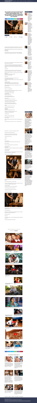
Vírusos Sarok (6, 396)
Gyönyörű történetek (18, 229)
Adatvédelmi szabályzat (7, 399)
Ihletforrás (9, 396)
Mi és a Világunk (17, 396)
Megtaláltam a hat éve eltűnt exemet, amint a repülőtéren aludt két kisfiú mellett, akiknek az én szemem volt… (28, 167)
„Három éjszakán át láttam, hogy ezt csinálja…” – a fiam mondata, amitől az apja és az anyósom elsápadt (9, 392)
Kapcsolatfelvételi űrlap (15, 399)
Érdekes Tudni (12, 396)
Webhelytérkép (18, 399)
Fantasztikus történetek (13, 229)
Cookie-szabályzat (11, 399)
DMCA (21, 399)
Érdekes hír (9, 229)
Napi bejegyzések (7, 35)
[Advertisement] (18, 7)
